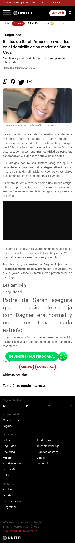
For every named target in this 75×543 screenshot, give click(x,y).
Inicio (6, 23)
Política (7, 440)
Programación (12, 501)
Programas (10, 507)
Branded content (47, 452)
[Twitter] (21, 82)
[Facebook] (13, 81)
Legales (8, 426)
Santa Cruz (29, 3)
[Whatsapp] (5, 81)
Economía (9, 469)
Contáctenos (11, 420)
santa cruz (45, 367)
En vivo (57, 13)
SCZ (47, 24)
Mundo (7, 458)
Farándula (43, 463)
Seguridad (9, 446)
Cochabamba (56, 3)
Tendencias (44, 440)
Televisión (33, 23)
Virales (41, 458)
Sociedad (9, 452)
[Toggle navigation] (6, 13)
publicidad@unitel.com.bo (20, 531)
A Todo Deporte (12, 463)
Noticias (18, 23)
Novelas (8, 495)
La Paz (42, 3)
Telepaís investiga (48, 446)
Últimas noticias (11, 3)
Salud (6, 475)
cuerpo (26, 367)
